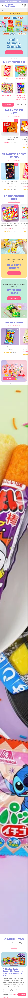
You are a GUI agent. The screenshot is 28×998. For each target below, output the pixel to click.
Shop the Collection (14, 116)
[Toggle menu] (2, 5)
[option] (14, 34)
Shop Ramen (14, 273)
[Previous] (2, 58)
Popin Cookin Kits (7, 95)
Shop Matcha (14, 298)
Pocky (7, 78)
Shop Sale (17, 104)
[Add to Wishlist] (17, 329)
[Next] (26, 58)
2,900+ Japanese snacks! (14, 14)
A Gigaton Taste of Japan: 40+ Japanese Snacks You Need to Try (13, 972)
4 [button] (16, 58)
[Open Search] (2, 9)
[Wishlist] (21, 5)
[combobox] (11, 9)
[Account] (18, 5)
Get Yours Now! (14, 49)
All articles (14, 948)
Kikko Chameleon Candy (10, 347)
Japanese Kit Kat (20, 78)
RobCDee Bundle (17, 994)
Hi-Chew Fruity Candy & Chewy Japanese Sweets (21, 97)
